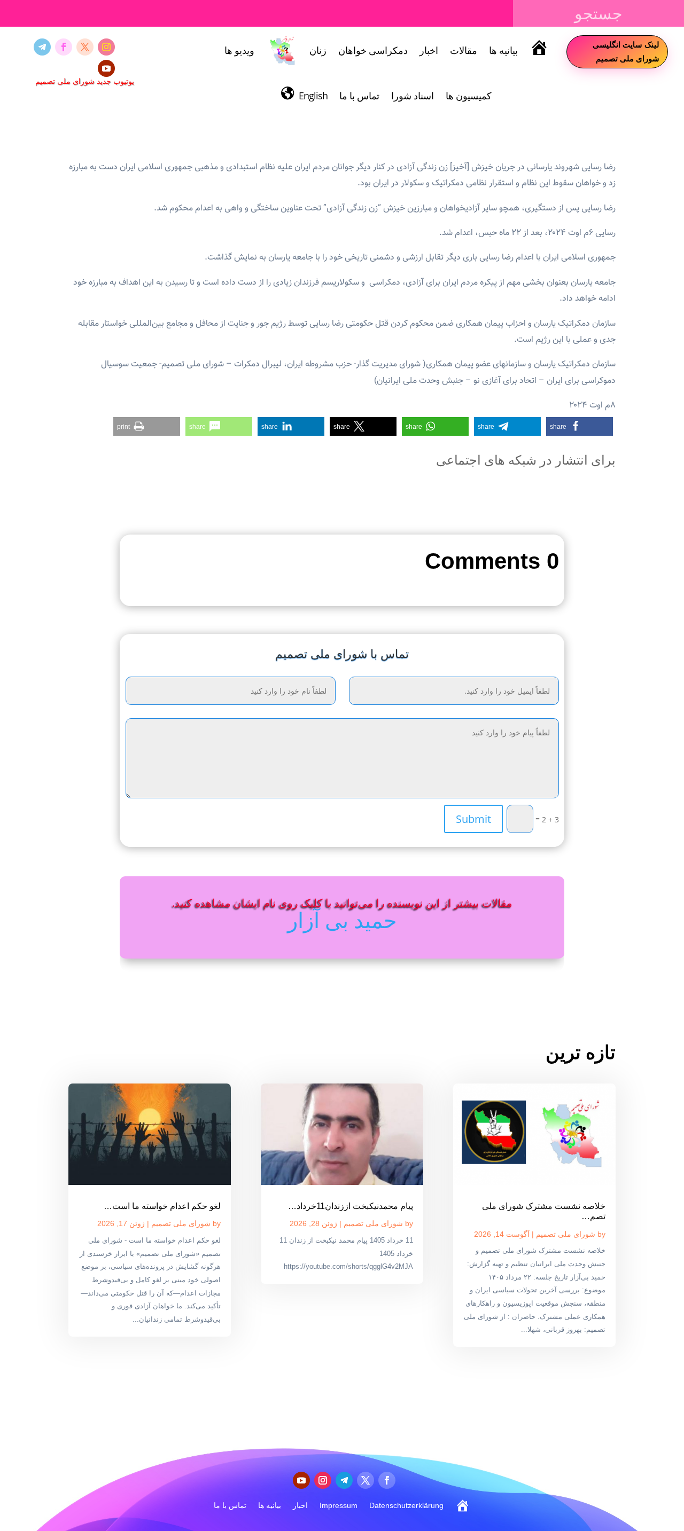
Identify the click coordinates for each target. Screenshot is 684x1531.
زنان (318, 50)
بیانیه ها (503, 50)
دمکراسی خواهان (373, 50)
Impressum (338, 1505)
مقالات (463, 50)
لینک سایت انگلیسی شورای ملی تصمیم (626, 51)
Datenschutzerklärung (406, 1505)
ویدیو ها (239, 50)
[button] (579, 426)
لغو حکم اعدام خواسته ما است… (162, 1206)
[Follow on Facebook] (63, 47)
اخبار (428, 50)
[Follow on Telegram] (42, 47)
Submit (473, 819)
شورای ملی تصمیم (565, 1234)
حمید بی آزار (342, 920)
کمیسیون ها (469, 95)
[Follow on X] (85, 47)
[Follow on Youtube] (106, 68)
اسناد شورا (412, 95)
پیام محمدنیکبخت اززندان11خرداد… (350, 1206)
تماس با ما (359, 95)
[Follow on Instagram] (106, 47)
